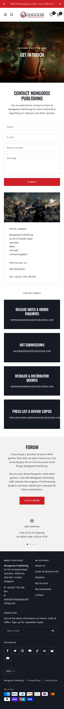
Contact (39, 594)
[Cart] (58, 14)
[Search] (11, 14)
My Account (41, 583)
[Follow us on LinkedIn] (44, 650)
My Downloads (43, 589)
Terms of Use (51, 680)
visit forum (32, 500)
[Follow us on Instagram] (22, 650)
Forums (20, 462)
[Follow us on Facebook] (7, 650)
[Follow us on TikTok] (37, 650)
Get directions (17, 268)
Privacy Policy (34, 680)
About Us (40, 565)
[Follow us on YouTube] (29, 650)
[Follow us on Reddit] (52, 650)
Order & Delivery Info (47, 571)
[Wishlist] (51, 15)
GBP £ (9, 671)
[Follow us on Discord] (7, 658)
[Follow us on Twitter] (15, 650)
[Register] (52, 631)
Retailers (40, 577)
